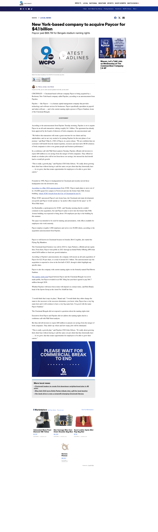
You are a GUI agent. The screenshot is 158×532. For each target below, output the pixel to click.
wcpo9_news (24, 9)
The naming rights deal (40, 277)
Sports (110, 3)
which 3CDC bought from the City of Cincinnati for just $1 (60, 193)
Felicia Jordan (42, 87)
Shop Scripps (120, 3)
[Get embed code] (86, 372)
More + (135, 9)
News (34, 18)
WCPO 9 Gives (127, 9)
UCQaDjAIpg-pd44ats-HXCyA (29, 9)
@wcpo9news (32, 9)
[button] (34, 372)
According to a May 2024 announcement (46, 188)
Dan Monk (50, 87)
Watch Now (132, 3)
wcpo (26, 9)
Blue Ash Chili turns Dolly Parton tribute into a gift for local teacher (61, 391)
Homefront (118, 9)
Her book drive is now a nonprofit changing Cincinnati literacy (59, 394)
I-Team (85, 9)
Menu (77, 3)
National (93, 3)
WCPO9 (21, 9)
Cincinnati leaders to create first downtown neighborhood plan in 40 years (61, 387)
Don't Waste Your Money (95, 9)
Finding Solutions (109, 9)
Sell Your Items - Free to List (56, 410)
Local (85, 3)
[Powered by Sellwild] (91, 465)
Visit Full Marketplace (88, 409)
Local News (45, 18)
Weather (102, 3)
